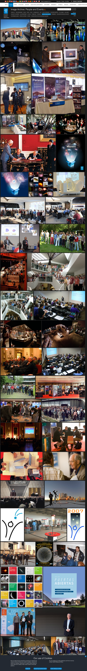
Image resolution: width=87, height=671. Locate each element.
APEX (28, 12)
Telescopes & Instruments (37, 4)
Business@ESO (73, 4)
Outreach (60, 4)
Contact (62, 1)
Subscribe (59, 1)
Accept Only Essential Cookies (40, 668)
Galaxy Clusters (15, 14)
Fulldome (61, 12)
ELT (40, 12)
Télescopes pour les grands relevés (39, 16)
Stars (29, 16)
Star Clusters (23, 16)
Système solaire (15, 16)
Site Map (67, 1)
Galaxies (67, 12)
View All (13, 12)
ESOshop (27, 4)
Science (74, 1)
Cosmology (36, 12)
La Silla (29, 14)
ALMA (24, 12)
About (6, 4)
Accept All (28, 668)
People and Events (46, 14)
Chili (31, 12)
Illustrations (23, 14)
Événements (53, 4)
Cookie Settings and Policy (56, 668)
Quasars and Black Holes (63, 14)
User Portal (80, 1)
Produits (66, 4)
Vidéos (15, 4)
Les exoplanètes (54, 12)
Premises (54, 14)
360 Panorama (19, 12)
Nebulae (34, 14)
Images (10, 4)
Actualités (20, 4)
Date (75, 15)
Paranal (39, 14)
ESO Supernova (46, 12)
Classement (73, 13)
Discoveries (46, 4)
